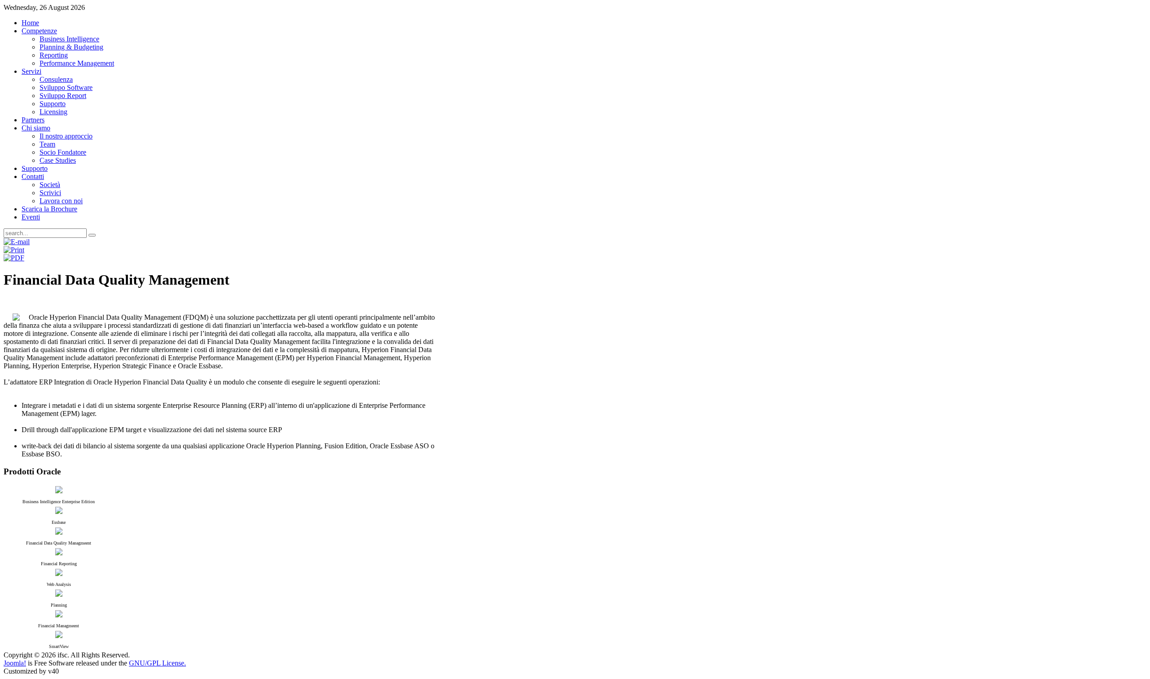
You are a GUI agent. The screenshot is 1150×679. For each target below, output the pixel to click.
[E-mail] (17, 242)
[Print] (14, 250)
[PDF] (14, 258)
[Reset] (92, 235)
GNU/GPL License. (157, 663)
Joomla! (15, 663)
